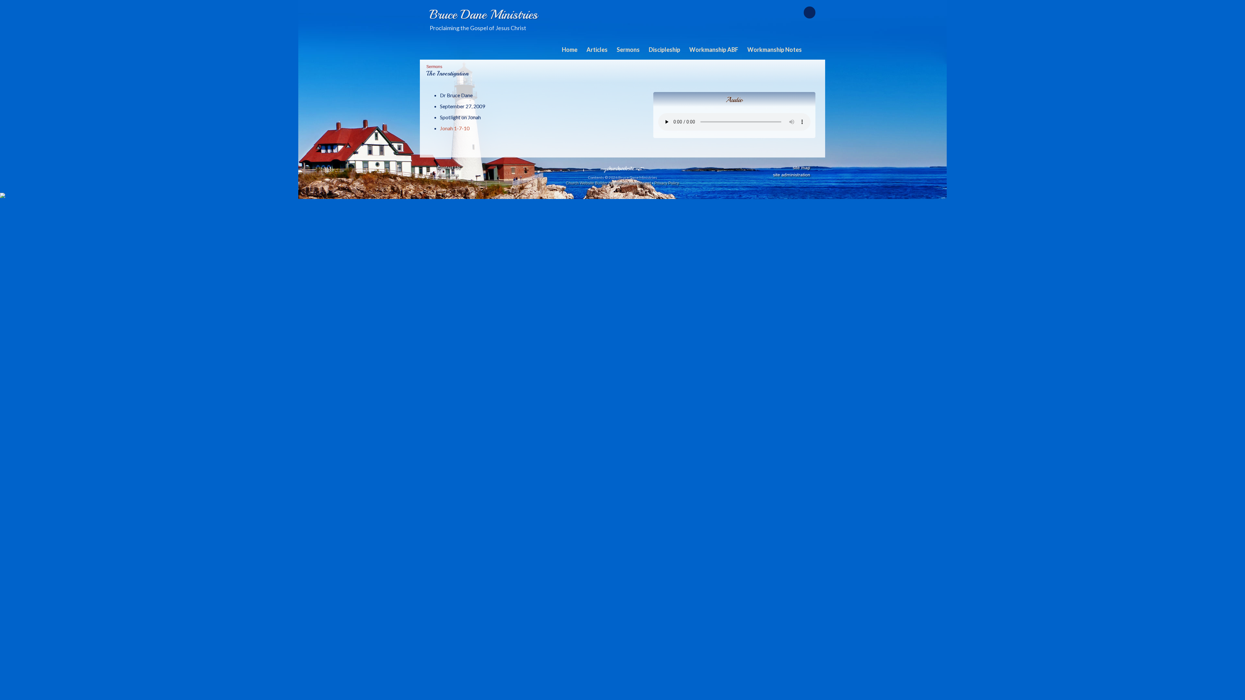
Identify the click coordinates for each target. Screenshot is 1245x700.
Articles (597, 49)
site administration (791, 174)
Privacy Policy (666, 183)
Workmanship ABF (713, 49)
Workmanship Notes (774, 49)
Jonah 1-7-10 (454, 128)
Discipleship (664, 49)
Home (569, 49)
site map (801, 167)
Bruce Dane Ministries (484, 14)
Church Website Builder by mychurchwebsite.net (608, 183)
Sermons (628, 49)
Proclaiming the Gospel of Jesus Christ (478, 27)
